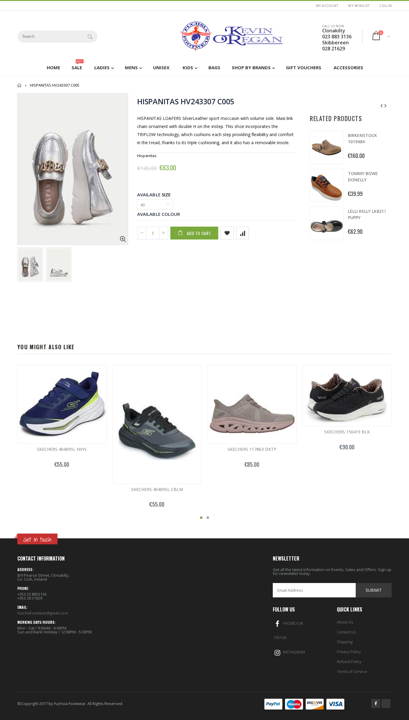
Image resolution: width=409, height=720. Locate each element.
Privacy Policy (349, 651)
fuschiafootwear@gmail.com (42, 613)
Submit (374, 590)
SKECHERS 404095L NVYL (62, 449)
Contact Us (346, 632)
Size (166, 195)
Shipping (345, 641)
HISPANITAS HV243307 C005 (185, 101)
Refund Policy (349, 661)
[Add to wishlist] (227, 233)
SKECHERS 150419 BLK (347, 432)
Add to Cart (199, 233)
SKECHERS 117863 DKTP (252, 449)
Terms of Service (352, 671)
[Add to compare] (242, 233)
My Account (327, 5)
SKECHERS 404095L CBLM (157, 489)
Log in (386, 5)
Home (19, 85)
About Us (345, 622)
